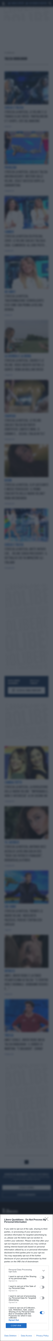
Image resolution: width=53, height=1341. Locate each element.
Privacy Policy (42, 1335)
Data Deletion (10, 1335)
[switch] (42, 1277)
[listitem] (26, 1271)
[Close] (47, 1220)
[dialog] (26, 1277)
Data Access (26, 1335)
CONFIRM (16, 1326)
